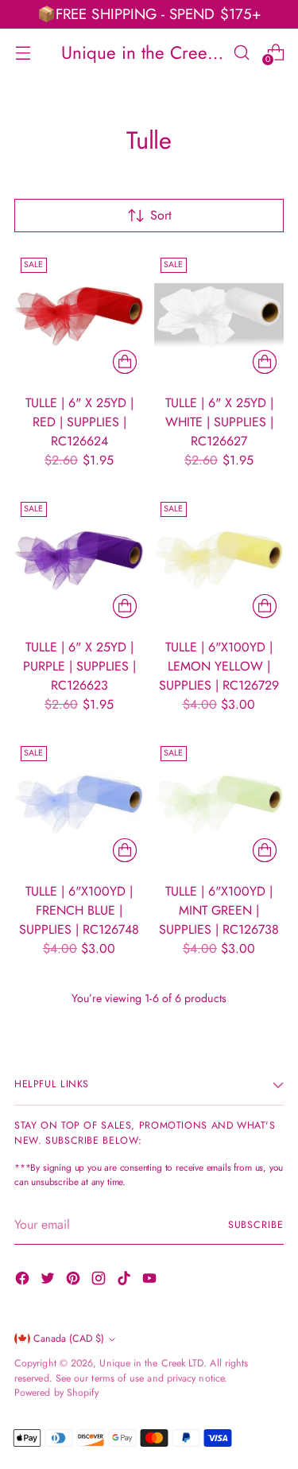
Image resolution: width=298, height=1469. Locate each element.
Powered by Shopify (56, 1392)
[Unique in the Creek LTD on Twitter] (49, 1281)
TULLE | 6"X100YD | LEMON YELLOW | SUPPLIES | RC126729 (219, 666)
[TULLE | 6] (79, 316)
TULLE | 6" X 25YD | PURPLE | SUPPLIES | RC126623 (79, 666)
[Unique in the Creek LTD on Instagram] (100, 1281)
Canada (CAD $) (68, 1338)
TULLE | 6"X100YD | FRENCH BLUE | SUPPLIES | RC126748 (79, 910)
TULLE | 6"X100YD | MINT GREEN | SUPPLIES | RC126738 (219, 910)
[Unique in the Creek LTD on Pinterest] (74, 1281)
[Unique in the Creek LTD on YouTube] (151, 1281)
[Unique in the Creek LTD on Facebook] (23, 1281)
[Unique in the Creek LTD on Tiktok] (125, 1281)
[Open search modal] (241, 52)
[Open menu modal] (22, 52)
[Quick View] (125, 362)
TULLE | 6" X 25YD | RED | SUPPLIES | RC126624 (79, 422)
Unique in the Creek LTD (151, 1363)
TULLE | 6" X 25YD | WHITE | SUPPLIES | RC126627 (219, 422)
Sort (161, 215)
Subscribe (256, 1225)
